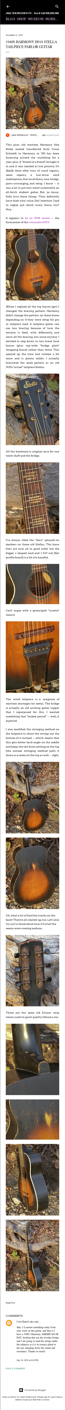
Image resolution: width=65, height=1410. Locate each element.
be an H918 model (37, 218)
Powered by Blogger (35, 1390)
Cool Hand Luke (25, 1321)
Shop (21, 19)
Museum (36, 19)
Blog (10, 19)
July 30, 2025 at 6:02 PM (27, 1360)
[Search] (57, 5)
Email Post (10, 1302)
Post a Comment (15, 1368)
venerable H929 (39, 222)
